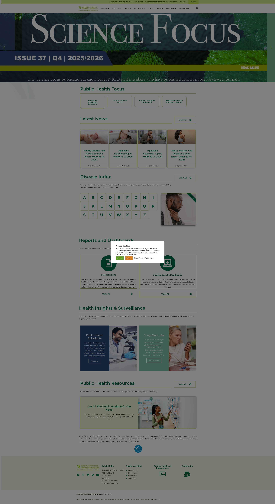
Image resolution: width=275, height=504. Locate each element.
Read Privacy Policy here (144, 258)
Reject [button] (129, 258)
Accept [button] (119, 258)
